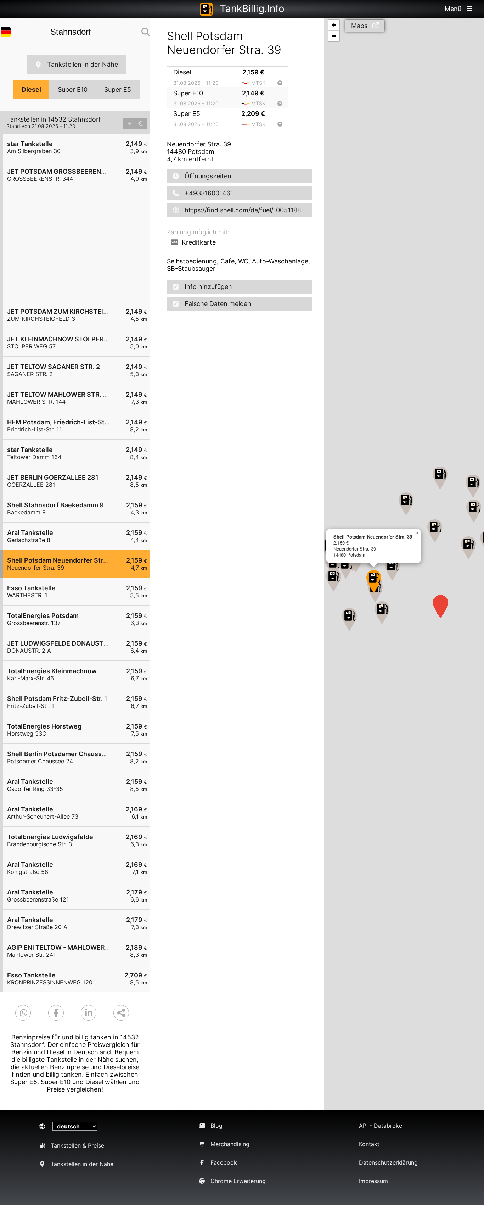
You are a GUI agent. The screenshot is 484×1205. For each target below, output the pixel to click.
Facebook (223, 1162)
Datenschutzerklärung (388, 1162)
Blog (216, 1125)
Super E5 (117, 89)
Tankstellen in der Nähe (82, 64)
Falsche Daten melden (218, 303)
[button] (382, 612)
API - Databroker (381, 1125)
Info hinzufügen (208, 286)
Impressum (373, 1180)
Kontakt (369, 1144)
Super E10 (73, 89)
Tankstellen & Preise (77, 1145)
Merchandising (229, 1144)
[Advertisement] (80, 245)
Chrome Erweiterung (238, 1180)
